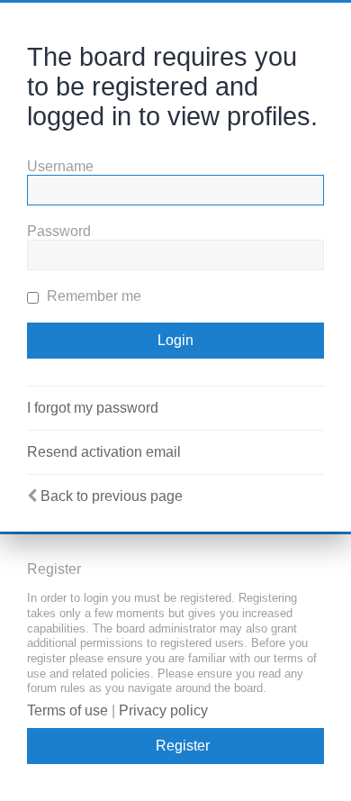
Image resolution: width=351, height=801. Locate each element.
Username (60, 166)
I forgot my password (92, 407)
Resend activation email (104, 452)
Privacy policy (163, 710)
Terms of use (67, 710)
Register (183, 745)
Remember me (92, 296)
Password (59, 231)
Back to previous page (111, 496)
